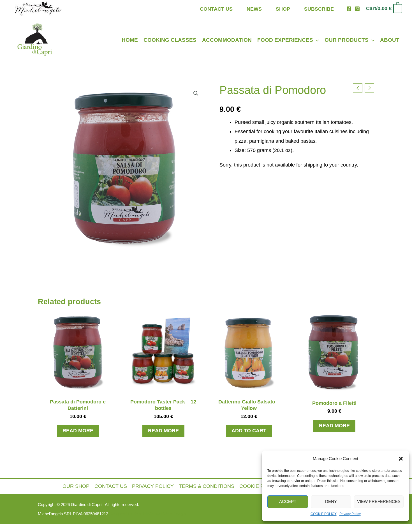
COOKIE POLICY (324, 514)
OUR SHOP (76, 486)
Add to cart (249, 430)
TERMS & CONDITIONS (206, 486)
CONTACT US (110, 486)
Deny (331, 501)
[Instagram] (357, 8)
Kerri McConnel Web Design (159, 514)
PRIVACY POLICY (153, 486)
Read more (78, 430)
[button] (401, 458)
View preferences (379, 501)
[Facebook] (348, 8)
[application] (316, 40)
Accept (287, 501)
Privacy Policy (350, 514)
